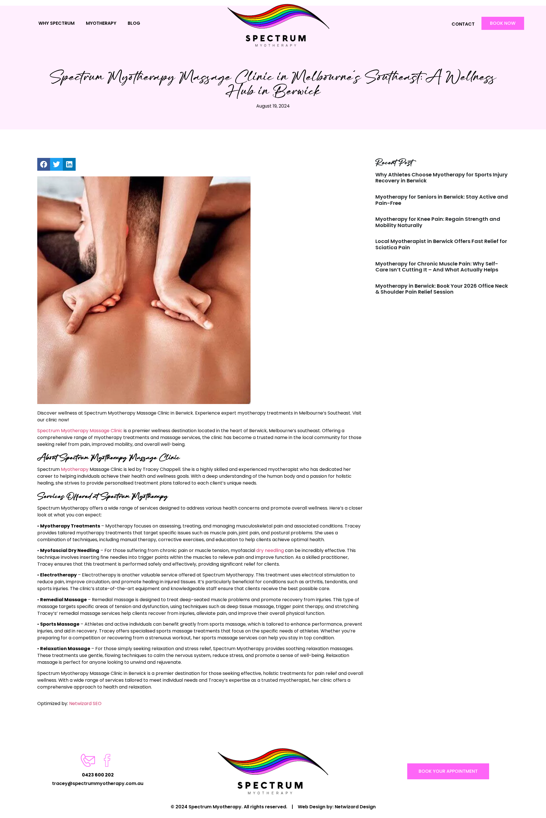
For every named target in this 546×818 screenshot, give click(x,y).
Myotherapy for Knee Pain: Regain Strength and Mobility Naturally (437, 222)
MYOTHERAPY (101, 23)
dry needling (270, 550)
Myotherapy (74, 469)
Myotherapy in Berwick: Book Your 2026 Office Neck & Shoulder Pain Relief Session (441, 289)
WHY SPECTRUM (56, 23)
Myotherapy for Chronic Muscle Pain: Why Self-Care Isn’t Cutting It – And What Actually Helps (436, 266)
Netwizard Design (355, 806)
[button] (43, 164)
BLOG (134, 23)
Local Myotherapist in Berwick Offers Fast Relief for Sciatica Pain (441, 244)
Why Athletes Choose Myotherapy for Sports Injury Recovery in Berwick (441, 177)
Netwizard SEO (85, 703)
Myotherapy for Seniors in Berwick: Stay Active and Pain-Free (441, 200)
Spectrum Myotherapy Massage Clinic (80, 430)
